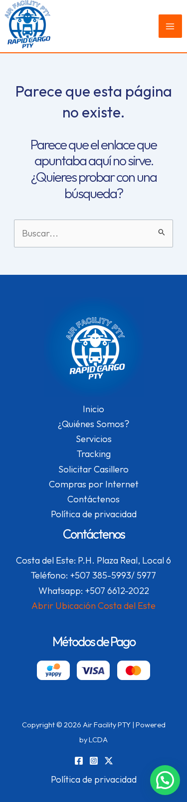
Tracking (94, 453)
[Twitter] (108, 760)
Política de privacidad (94, 514)
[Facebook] (78, 760)
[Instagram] (93, 760)
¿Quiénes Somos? (93, 424)
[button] (165, 780)
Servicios (94, 439)
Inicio (93, 409)
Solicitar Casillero (93, 469)
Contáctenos (93, 499)
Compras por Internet (94, 484)
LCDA (98, 739)
